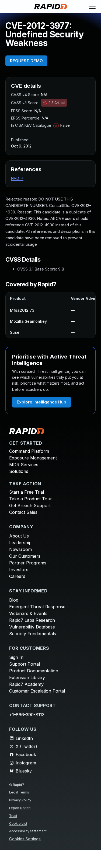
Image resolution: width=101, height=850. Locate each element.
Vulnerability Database (32, 627)
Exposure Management (33, 458)
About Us (19, 536)
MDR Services (23, 464)
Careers (17, 576)
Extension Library (27, 677)
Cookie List (18, 823)
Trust (13, 816)
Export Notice (20, 808)
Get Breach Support (30, 505)
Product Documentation (33, 670)
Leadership (20, 542)
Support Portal (24, 664)
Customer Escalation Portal (37, 691)
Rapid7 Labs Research (32, 620)
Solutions (18, 471)
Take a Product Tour (30, 498)
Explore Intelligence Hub (41, 402)
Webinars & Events (28, 613)
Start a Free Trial (26, 492)
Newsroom (20, 549)
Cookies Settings (25, 839)
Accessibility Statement (28, 831)
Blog (13, 600)
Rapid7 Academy (26, 684)
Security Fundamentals (32, 633)
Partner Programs (27, 563)
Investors (18, 569)
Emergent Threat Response (37, 606)
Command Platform (29, 451)
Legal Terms (19, 792)
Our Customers (24, 556)
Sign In (16, 657)
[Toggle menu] (92, 6)
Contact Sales (23, 512)
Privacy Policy (20, 800)
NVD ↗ (17, 178)
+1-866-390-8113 (26, 714)
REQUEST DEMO (26, 60)
